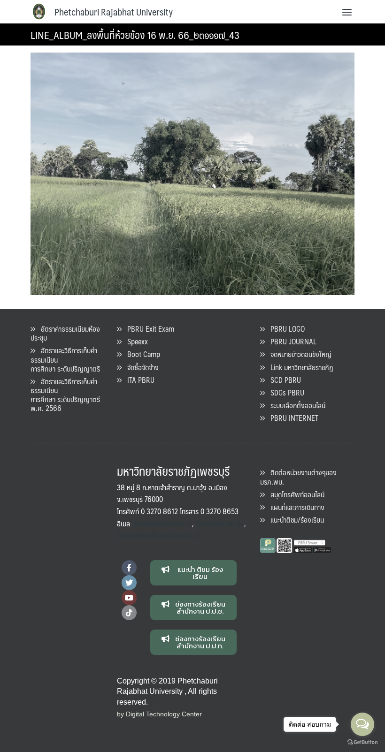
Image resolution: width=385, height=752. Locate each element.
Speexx (135, 341)
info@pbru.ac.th (219, 523)
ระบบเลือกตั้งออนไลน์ (295, 405)
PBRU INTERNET (291, 417)
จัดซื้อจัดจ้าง (140, 367)
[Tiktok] (129, 612)
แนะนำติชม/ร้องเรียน (294, 519)
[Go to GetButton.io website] (362, 742)
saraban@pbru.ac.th (163, 523)
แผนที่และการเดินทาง (294, 507)
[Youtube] (129, 597)
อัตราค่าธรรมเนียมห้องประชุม (65, 333)
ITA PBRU (138, 379)
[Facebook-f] (129, 567)
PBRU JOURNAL (290, 341)
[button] (193, 572)
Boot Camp (141, 354)
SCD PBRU (283, 379)
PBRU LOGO (285, 328)
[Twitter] (129, 582)
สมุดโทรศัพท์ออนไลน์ (294, 494)
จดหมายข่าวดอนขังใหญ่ (298, 354)
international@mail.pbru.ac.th (159, 535)
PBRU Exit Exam (148, 328)
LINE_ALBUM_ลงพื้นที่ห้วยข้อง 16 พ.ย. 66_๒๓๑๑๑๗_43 (135, 34)
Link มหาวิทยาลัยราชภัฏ (299, 367)
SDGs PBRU (284, 392)
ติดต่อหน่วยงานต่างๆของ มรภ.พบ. (298, 476)
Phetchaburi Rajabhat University (113, 12)
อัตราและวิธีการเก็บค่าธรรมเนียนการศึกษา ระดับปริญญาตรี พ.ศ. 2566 (65, 395)
